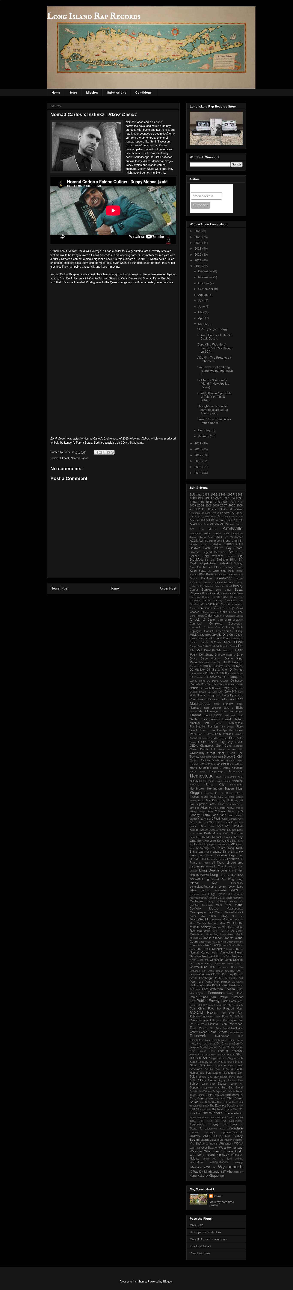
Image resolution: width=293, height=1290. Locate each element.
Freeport (236, 738)
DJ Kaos (237, 666)
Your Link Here (200, 1253)
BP (228, 574)
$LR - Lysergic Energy (212, 329)
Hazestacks (235, 771)
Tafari (239, 1091)
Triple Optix (197, 1121)
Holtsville (194, 784)
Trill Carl (238, 1117)
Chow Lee (236, 612)
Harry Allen (197, 771)
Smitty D (220, 1065)
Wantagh (226, 1143)
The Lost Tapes (200, 1246)
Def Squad (206, 654)
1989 (193, 498)
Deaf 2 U (228, 650)
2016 (198, 461)
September (206, 289)
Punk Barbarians (232, 1001)
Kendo (206, 837)
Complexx (215, 623)
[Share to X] (104, 452)
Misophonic (197, 934)
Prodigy (223, 997)
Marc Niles (224, 904)
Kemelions (195, 837)
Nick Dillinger (213, 948)
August (203, 294)
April (201, 318)
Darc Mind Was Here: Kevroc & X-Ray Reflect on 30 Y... (214, 348)
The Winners (212, 1113)
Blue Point (228, 570)
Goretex (238, 745)
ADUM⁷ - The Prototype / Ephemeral (214, 359)
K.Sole (211, 826)
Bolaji (223, 574)
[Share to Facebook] (108, 452)
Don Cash (207, 684)
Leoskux (222, 859)
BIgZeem (222, 559)
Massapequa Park (201, 912)
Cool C (219, 627)
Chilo (223, 612)
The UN (195, 1113)
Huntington (197, 788)
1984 (206, 494)
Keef (199, 833)
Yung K (194, 1175)
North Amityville (222, 952)
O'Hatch (204, 960)
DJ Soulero (196, 677)
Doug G (228, 688)
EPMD (218, 715)
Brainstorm (237, 574)
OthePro (194, 974)
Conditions (143, 92)
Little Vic (209, 866)
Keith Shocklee (233, 833)
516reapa (195, 513)
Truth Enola (229, 1124)
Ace (219, 516)
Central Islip (224, 608)
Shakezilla (195, 1054)
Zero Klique (209, 1175)
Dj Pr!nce (236, 669)
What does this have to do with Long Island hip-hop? (216, 1153)
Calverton (195, 597)
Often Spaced (234, 959)
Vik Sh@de (197, 1143)
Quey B (238, 1005)
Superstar (196, 1087)
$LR (192, 494)
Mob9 (239, 934)
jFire (197, 807)
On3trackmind (198, 967)
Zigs (222, 1176)
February (204, 430)
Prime (193, 997)
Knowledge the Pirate (210, 848)
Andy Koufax (213, 533)
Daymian (224, 646)
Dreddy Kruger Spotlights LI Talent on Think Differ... (214, 396)
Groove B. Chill (233, 756)
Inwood (194, 796)
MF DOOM (235, 923)
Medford (216, 919)
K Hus (234, 822)
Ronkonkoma (236, 1032)
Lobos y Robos (235, 866)
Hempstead (202, 776)
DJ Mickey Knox (217, 669)
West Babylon (209, 1147)
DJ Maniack (197, 669)
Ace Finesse (230, 516)
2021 (198, 260)
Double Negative (212, 688)
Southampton (214, 1072)
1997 (201, 501)
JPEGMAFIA (204, 818)
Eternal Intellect (232, 719)
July (201, 300)
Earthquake (227, 699)
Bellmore (235, 552)
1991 (208, 498)
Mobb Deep (196, 938)
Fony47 (239, 734)
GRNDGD (196, 1225)
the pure (206, 1109)
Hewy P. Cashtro (226, 776)
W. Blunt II (211, 1143)
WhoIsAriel (196, 1162)
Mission (92, 92)
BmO (217, 574)
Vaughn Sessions (233, 1139)
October (204, 283)
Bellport (194, 556)
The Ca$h (205, 1102)
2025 (198, 237)
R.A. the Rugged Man (225, 1008)
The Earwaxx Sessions (224, 1105)
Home (56, 92)
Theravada (231, 1113)
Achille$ (201, 520)
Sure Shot (227, 1087)
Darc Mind (212, 646)
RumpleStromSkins (200, 1040)
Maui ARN (230, 912)
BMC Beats (206, 574)
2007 (223, 505)
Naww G (226, 945)
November (205, 277)
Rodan (203, 1032)
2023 (198, 248)
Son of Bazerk (224, 1069)
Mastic (219, 912)
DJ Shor (210, 673)
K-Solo (202, 826)
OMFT (239, 963)
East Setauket (212, 707)
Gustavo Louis (234, 760)
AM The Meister (204, 529)
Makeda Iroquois (199, 897)
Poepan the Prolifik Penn (212, 985)
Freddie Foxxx (218, 738)
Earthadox (213, 699)
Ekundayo (211, 711)
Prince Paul (207, 997)
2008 (231, 505)
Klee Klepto (222, 844)
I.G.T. (239, 792)
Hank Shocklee (200, 767)
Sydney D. (209, 1091)
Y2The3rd (227, 1171)
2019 (198, 443)
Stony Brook (207, 1080)
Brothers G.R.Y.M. (213, 582)
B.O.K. (204, 544)
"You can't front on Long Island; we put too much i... (215, 370)
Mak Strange (235, 894)
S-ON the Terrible (206, 1043)
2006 (216, 505)
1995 (239, 498)
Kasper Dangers (209, 830)
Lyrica (221, 894)
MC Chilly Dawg (214, 915)
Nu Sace (226, 956)
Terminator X (234, 1094)
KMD (232, 844)
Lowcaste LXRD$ (226, 890)
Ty (200, 1128)
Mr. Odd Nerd (219, 941)
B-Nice (235, 541)
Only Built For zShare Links (208, 1239)
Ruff (240, 1036)
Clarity (212, 619)
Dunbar (201, 695)
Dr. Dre (238, 688)
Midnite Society (200, 927)
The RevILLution (221, 1109)
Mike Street (203, 930)
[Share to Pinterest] (112, 452)
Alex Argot (203, 524)
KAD (220, 826)
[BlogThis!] (100, 452)
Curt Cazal (236, 634)
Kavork (222, 830)
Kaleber (194, 829)
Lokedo (194, 870)
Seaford (213, 1047)
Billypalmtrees (207, 563)
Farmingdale (235, 723)
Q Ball (199, 1005)
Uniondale (235, 1128)
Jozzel (193, 818)
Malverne (238, 897)
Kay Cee (231, 830)
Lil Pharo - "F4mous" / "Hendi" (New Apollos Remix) (213, 383)
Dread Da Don (207, 691)
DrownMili (230, 691)
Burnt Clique (223, 589)
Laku (193, 855)
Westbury (196, 1151)
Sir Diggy (203, 1062)
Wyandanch (230, 1166)
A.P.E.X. (237, 512)
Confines (208, 627)
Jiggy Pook (219, 807)
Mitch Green (227, 934)
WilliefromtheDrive (219, 1162)
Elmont (64, 458)
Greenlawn (205, 756)
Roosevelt (198, 1036)
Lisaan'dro (197, 866)
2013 (218, 509)
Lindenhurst (235, 862)
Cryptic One (220, 634)
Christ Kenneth (214, 615)
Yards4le (238, 1171)
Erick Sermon (210, 719)
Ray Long (227, 1012)
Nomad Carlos (158, 145)
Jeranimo (231, 804)
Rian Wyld (200, 1024)
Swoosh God (197, 1091)
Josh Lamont (235, 815)
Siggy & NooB (235, 1058)
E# (205, 699)
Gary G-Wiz (235, 742)
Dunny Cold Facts (218, 695)
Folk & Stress (206, 734)
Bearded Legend (201, 552)
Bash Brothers (213, 548)
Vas (222, 1139)
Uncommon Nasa (215, 1128)
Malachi (213, 897)
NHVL (199, 949)
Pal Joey (227, 974)
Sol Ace (209, 1069)
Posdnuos (216, 993)
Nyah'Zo (194, 960)
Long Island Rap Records (93, 16)
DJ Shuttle (222, 673)
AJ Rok (238, 520)
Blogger (167, 1281)
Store (73, 92)
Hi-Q (240, 776)
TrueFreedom (198, 1124)
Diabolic (220, 654)
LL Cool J (220, 866)
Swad (239, 1087)
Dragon (194, 691)
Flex (231, 730)
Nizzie (239, 949)
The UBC (238, 1109)
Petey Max (212, 981)
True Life (213, 1121)
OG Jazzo (196, 963)
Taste (209, 1095)
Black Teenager (224, 567)
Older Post (168, 588)
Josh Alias (219, 815)
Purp (192, 1005)
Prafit (240, 993)
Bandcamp (136, 442)
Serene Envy (207, 1051)
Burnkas (207, 589)
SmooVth (196, 1069)
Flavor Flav (208, 730)
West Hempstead (231, 1147)
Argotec (194, 537)
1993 (223, 498)
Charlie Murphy (210, 612)
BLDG (202, 570)
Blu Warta (213, 571)
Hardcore (237, 767)
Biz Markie (204, 567)
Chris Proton (197, 615)
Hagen (193, 764)
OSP (240, 970)
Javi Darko (212, 800)
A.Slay (193, 516)
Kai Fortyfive (234, 826)
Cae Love (226, 593)
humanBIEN (236, 784)
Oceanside (216, 959)
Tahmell (201, 1095)
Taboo (231, 1091)
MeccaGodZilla (200, 919)
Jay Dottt (227, 800)
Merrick (201, 923)
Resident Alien (219, 1020)
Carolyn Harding (212, 600)
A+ (199, 516)
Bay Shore (234, 548)
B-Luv (226, 540)
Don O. (232, 684)
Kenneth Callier (222, 837)
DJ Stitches (212, 677)
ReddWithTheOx (212, 1016)
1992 (216, 498)
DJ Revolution (197, 673)
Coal (220, 619)
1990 (201, 498)
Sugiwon (222, 1083)
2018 (198, 449)
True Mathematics (232, 1121)
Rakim (212, 1012)
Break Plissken (201, 578)
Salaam (229, 1043)
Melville (239, 919)
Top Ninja (215, 1117)
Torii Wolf (227, 1117)
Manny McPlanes (217, 901)
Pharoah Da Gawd (232, 982)
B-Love (218, 541)
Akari (193, 524)
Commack (196, 623)
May (201, 312)
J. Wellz (229, 797)
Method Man (216, 923)
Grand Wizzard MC (230, 749)
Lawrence (221, 855)
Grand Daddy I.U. (203, 749)
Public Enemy (208, 1001)
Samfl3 (238, 1043)
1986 (222, 494)
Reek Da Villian (232, 1016)
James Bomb (197, 800)
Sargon (194, 1047)
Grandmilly (197, 753)
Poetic (233, 985)
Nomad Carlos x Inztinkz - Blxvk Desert (214, 336)
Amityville (233, 528)
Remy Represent (200, 1020)
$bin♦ (218, 1196)
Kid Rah (232, 840)
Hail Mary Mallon (206, 764)
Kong (230, 848)
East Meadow (223, 703)
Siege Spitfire (217, 1058)
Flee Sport (222, 730)
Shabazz (237, 1050)
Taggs (193, 1095)
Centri (239, 608)
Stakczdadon (220, 1076)
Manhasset (197, 901)
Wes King (195, 1147)
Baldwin (195, 548)
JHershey (206, 807)
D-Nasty (202, 638)
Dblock (233, 646)
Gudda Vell (218, 760)
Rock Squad (223, 1028)
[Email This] (96, 452)
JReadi (216, 818)
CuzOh (193, 638)
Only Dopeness (219, 967)
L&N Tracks (205, 851)
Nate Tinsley (213, 945)
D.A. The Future (218, 638)
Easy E (228, 707)
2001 (233, 501)
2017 (198, 455)
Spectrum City (233, 1072)
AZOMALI (196, 540)
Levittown (233, 859)
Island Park (208, 796)
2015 (198, 466)
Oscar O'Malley (225, 971)
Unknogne (210, 1132)
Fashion (213, 726)
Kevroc (221, 840)
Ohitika (209, 963)
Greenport (217, 756)
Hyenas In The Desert (218, 793)
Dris (220, 691)
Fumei (193, 742)
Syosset (221, 1091)
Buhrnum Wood (223, 586)
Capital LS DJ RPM (215, 597)
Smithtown (206, 1065)
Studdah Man (235, 1080)
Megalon (228, 919)
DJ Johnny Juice (219, 666)
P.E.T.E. (216, 974)
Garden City (216, 742)
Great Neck (216, 753)
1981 (198, 494)
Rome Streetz (218, 1032)
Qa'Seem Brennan (212, 1005)
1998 (209, 501)
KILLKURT (196, 844)
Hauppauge (216, 771)
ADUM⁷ (210, 520)
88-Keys (225, 512)
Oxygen (204, 974)
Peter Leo (196, 981)
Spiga (193, 1076)
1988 (239, 494)
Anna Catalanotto (233, 533)
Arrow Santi (206, 537)
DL (208, 680)
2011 (201, 509)
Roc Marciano (201, 1028)
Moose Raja (205, 941)
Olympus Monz (224, 963)
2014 (198, 472)
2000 (225, 501)
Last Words (206, 855)
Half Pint (220, 764)
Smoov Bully (235, 1065)
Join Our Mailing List (207, 188)
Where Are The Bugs (217, 1158)
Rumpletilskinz (219, 1040)
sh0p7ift (223, 1050)
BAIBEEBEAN (233, 544)
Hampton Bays (235, 764)
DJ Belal (233, 662)
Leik (204, 859)
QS (231, 1005)
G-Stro (202, 742)
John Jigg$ (235, 811)
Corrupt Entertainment (218, 631)
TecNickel (218, 1095)
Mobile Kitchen (212, 938)
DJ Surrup (230, 677)
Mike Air (216, 927)
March (203, 324)
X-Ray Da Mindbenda (204, 1171)
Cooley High (234, 627)
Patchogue (206, 978)
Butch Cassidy (211, 593)
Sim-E (194, 1061)
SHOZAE (202, 1058)
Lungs (212, 894)
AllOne (224, 524)
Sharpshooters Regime (223, 1054)
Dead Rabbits (213, 650)
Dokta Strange (220, 680)
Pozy (230, 993)
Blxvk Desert (134, 145)
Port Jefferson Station (218, 989)
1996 (193, 501)
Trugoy (213, 1124)
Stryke (221, 1080)
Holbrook (237, 780)
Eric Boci (230, 715)
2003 (193, 505)
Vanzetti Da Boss (210, 1139)
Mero (192, 923)
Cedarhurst (212, 604)
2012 (210, 509)
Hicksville (196, 780)
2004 (200, 505)
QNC (225, 1005)
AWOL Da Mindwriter (228, 537)
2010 (193, 509)
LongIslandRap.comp (203, 886)
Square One (205, 1076)
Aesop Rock (224, 520)
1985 (213, 494)
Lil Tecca (218, 862)
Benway (231, 556)
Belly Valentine (213, 556)
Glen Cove (224, 745)
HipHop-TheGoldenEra (205, 1232)
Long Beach (209, 870)
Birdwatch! (225, 563)
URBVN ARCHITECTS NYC (210, 1136)
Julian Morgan (229, 818)
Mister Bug (212, 934)
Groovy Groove (200, 760)
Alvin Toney (236, 524)
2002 (240, 502)
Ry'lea (193, 1043)
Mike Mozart (228, 927)
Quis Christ (197, 1008)
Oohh (211, 971)
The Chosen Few (221, 1102)
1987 (230, 494)
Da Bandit (234, 638)
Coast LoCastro (234, 619)
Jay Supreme (198, 804)
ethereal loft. (200, 723)
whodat (239, 1158)
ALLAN (214, 524)
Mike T (216, 930)
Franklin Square (198, 738)
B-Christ (208, 541)
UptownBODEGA (232, 1132)
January (204, 436)
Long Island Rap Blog (218, 879)
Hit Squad (208, 781)
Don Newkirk (221, 684)
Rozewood (222, 1036)
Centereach (205, 608)
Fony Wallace (224, 733)
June (202, 306)
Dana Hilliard (233, 642)
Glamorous (207, 745)
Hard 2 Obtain (221, 768)
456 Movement (233, 509)
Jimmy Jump (197, 811)
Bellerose (220, 552)
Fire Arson (227, 726)
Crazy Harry (204, 635)
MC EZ (237, 916)
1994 (231, 498)
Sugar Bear (208, 1083)
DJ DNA (203, 666)
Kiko (240, 841)
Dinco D (231, 654)
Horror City (214, 784)
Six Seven (214, 1062)
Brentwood (223, 578)
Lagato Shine (221, 851)
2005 (208, 505)
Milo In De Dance (232, 930)
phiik (193, 985)
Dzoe (200, 699)
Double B (196, 688)
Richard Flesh (217, 1024)
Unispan (194, 1132)
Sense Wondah (227, 1047)
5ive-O (215, 513)
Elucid (208, 715)
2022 (198, 254)
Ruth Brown (236, 1040)
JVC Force (223, 822)
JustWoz (209, 822)
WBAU (238, 1143)
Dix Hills (221, 662)
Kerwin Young (209, 841)
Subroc (194, 1083)
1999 (216, 501)
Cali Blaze (237, 593)
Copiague (195, 631)
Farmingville (197, 726)
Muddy (230, 941)
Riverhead (236, 1024)
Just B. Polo (196, 822)
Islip (220, 796)
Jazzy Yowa (216, 804)
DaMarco (216, 642)
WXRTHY (210, 1167)
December (205, 271)
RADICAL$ (196, 1012)
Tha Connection (201, 1098)
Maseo (213, 908)
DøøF (239, 684)
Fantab (218, 723)
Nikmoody (229, 949)
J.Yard (239, 797)
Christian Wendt (234, 615)
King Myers (210, 844)
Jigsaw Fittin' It (235, 807)
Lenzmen (212, 859)
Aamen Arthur (209, 516)
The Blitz (220, 1098)
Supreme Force (211, 1087)
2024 (198, 242)
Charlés (194, 612)
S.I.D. (220, 1043)
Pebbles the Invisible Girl (229, 978)
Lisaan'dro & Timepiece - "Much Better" (214, 420)
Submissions (116, 92)
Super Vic (237, 1083)
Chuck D (197, 619)
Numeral (237, 956)
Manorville (207, 905)
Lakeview (237, 851)
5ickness (205, 513)
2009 (240, 505)
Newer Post (59, 588)
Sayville (204, 1047)
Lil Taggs (204, 862)
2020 (198, 266)
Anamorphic (196, 533)
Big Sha (209, 559)
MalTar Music (224, 897)
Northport (208, 956)
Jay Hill (238, 800)
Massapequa (235, 908)
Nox (218, 956)
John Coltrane (216, 811)
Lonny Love (227, 886)
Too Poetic (202, 1117)
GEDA (194, 745)
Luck (203, 894)
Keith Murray (212, 833)
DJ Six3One (236, 673)
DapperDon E (197, 646)
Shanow (205, 1054)
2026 (198, 231)
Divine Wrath (209, 662)
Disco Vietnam (211, 658)
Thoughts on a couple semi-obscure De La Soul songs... (212, 409)
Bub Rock (229, 582)
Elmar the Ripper (232, 711)
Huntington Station (220, 788)
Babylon (216, 544)
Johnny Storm (200, 815)
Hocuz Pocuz (223, 781)
